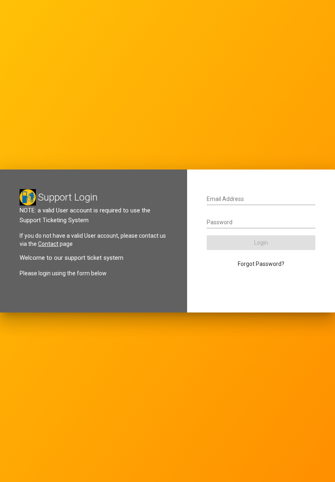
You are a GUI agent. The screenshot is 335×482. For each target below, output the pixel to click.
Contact (48, 244)
